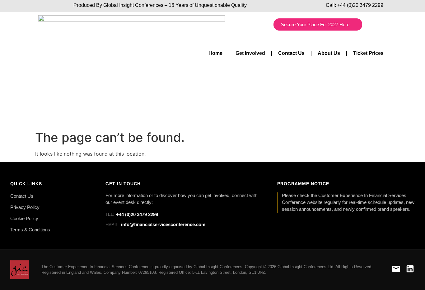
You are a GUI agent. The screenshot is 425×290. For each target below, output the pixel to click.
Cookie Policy (24, 218)
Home (215, 53)
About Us (329, 53)
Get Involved (250, 53)
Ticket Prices (368, 53)
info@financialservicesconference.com (155, 224)
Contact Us (291, 53)
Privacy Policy (25, 207)
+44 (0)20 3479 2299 (360, 5)
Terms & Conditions (30, 229)
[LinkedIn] (410, 270)
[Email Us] (396, 270)
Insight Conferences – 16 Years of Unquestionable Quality (182, 5)
